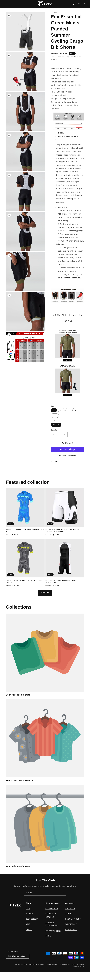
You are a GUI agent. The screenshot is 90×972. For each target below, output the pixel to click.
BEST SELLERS (32, 919)
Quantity (54, 430)
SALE (28, 924)
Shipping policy (78, 967)
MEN (28, 908)
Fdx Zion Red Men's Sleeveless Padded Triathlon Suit (61, 581)
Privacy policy (65, 964)
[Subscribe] (63, 893)
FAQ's (48, 936)
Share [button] (56, 462)
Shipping (65, 57)
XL (76, 410)
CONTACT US (51, 908)
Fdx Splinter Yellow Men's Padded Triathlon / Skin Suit (24, 581)
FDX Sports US (26, 964)
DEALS (29, 929)
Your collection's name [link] (18, 695)
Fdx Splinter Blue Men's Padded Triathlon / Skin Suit (25, 530)
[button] (5, 4)
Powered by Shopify (38, 964)
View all (45, 592)
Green (56, 425)
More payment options (67, 455)
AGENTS (69, 913)
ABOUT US (70, 908)
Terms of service (78, 964)
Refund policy (52, 964)
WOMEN (29, 913)
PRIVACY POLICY (53, 931)
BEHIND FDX (71, 929)
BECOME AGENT (73, 919)
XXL (54, 415)
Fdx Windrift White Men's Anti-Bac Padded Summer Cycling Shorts (62, 530)
